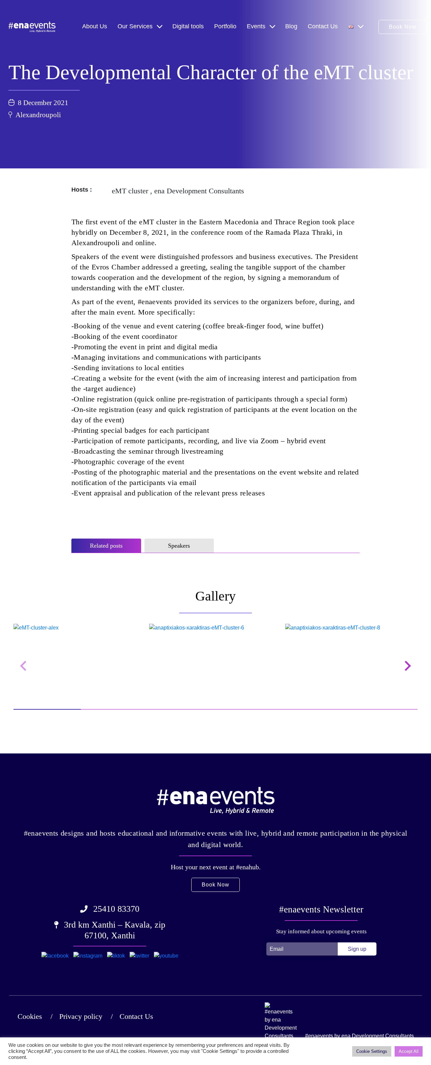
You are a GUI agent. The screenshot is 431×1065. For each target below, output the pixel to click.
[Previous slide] (24, 665)
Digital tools (188, 26)
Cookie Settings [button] (371, 1051)
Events (256, 26)
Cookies (30, 1016)
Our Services (135, 26)
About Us (94, 26)
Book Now (403, 27)
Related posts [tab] (106, 545)
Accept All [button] (409, 1051)
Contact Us (323, 26)
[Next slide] (407, 665)
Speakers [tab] (179, 545)
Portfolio (225, 26)
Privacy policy (80, 1016)
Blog (291, 26)
